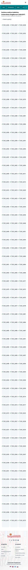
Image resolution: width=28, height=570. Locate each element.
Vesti (2, 553)
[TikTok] (11, 540)
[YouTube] (18, 540)
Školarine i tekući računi (19, 550)
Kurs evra (17, 557)
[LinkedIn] (15, 540)
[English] (13, 567)
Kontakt (3, 556)
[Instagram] (9, 540)
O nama (3, 547)
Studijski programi (6, 551)
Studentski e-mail (19, 555)
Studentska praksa (20, 553)
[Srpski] (10, 567)
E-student (17, 547)
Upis (3, 7)
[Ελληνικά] (15, 567)
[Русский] (17, 567)
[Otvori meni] (25, 2)
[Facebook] (13, 540)
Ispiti (18, 7)
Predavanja (11, 7)
